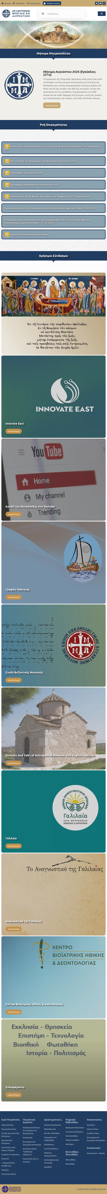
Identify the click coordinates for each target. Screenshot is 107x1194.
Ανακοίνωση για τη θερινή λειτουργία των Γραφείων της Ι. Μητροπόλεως (47, 196)
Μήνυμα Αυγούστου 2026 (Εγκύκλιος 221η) (69, 73)
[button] (102, 13)
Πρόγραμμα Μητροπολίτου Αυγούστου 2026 (32, 184)
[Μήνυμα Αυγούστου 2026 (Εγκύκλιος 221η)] (19, 85)
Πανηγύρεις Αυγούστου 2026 (23, 172)
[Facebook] (96, 3)
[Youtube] (100, 3)
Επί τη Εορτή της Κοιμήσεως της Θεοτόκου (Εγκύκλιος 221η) (41, 161)
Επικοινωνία (93, 1147)
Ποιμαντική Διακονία (29, 1121)
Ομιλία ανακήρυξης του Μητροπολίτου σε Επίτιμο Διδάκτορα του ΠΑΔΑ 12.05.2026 (49, 208)
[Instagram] (104, 3)
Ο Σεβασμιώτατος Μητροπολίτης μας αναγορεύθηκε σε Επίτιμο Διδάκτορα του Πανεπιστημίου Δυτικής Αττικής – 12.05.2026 (47, 221)
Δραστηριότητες (53, 1119)
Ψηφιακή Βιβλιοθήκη (72, 1121)
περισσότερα (52, 105)
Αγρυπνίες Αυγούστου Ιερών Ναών (27, 234)
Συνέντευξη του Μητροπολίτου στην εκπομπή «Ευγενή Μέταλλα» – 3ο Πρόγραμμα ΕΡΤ (52, 148)
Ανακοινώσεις (94, 1119)
